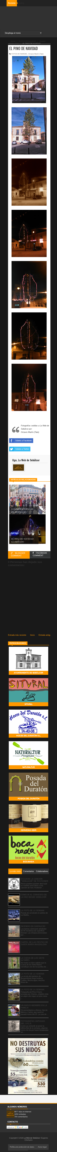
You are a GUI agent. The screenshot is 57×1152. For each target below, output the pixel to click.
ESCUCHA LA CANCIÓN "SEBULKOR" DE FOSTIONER (34, 880)
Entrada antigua (45, 635)
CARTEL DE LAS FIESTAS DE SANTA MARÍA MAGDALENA (34, 943)
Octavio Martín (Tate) (36, 54)
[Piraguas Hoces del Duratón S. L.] (28, 737)
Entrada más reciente (17, 635)
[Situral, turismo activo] (28, 705)
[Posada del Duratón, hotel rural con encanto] (28, 800)
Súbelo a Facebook (23, 440)
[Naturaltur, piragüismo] (28, 768)
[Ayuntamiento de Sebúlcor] (28, 674)
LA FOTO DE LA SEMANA (32, 910)
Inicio (32, 635)
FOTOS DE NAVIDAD (19, 54)
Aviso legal (42, 1147)
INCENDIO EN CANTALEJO (33, 926)
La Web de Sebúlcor (32, 1138)
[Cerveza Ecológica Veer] (28, 831)
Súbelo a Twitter (22, 449)
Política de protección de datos (22, 1147)
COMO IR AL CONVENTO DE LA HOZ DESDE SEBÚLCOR (34, 896)
